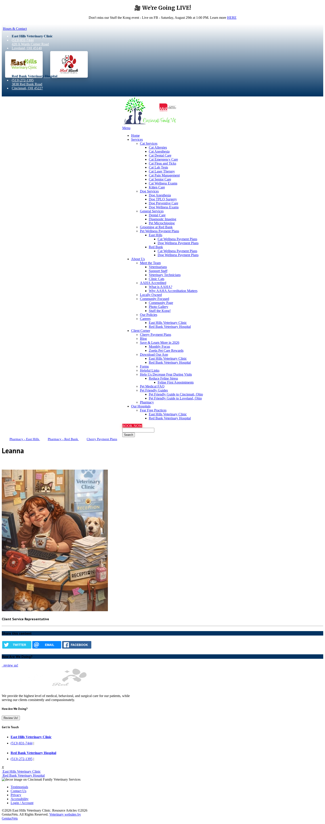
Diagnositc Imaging (162, 219)
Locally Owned (151, 295)
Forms (144, 366)
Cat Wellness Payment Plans (177, 239)
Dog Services (149, 191)
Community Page (161, 303)
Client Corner (140, 330)
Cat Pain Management (164, 175)
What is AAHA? (160, 287)
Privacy (16, 795)
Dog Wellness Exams (164, 207)
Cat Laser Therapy (162, 171)
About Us (138, 259)
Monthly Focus (159, 346)
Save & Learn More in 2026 (159, 342)
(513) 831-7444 (23, 40)
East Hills (155, 235)
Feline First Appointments (176, 382)
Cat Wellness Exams (163, 183)
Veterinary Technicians (165, 275)
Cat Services (148, 143)
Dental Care (157, 215)
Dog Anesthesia (160, 195)
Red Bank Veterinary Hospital (170, 326)
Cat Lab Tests (158, 167)
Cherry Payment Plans (155, 334)
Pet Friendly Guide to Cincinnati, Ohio (176, 394)
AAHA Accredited (153, 283)
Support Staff (158, 271)
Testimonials (19, 787)
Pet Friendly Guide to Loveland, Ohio (175, 398)
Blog (143, 338)
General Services (152, 211)
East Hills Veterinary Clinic (168, 323)
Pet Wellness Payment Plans (159, 231)
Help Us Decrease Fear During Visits (166, 374)
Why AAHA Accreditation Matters (173, 291)
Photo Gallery (158, 307)
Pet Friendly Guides (154, 390)
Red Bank (156, 247)
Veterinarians (158, 267)
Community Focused (154, 299)
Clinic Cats (156, 279)
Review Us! (11, 718)
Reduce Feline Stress (163, 378)
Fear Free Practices (153, 410)
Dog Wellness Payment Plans (178, 243)
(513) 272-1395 (23, 80)
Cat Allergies (158, 147)
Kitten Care (157, 187)
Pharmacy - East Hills (25, 439)
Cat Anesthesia (159, 151)
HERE (232, 17)
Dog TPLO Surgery (163, 199)
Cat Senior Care (160, 179)
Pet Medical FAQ (152, 386)
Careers (145, 319)
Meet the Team (150, 263)
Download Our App (154, 354)
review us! (10, 665)
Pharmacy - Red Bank (63, 439)
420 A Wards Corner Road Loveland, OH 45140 (30, 46)
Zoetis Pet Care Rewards (166, 350)
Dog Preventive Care (163, 203)
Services (137, 139)
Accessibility (20, 799)
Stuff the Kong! (160, 311)
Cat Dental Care (160, 155)
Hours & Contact (15, 29)
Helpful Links (149, 370)
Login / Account (22, 803)
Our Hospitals (141, 406)
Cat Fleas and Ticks (162, 163)
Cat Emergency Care (163, 159)
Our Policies (148, 315)
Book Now (132, 426)
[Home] (150, 124)
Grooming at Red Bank (156, 227)
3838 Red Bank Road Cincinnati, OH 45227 (27, 86)
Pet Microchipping (162, 223)
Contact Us (18, 791)
